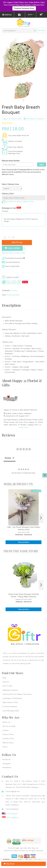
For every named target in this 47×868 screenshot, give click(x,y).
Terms (4, 747)
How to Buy (7, 686)
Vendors (5, 682)
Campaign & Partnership (12, 698)
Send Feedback (12, 809)
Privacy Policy (8, 734)
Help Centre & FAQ (10, 702)
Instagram (6, 764)
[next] (41, 518)
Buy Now (10, 864)
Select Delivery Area (10, 184)
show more (23, 427)
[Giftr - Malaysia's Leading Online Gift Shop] (23, 23)
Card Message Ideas (10, 711)
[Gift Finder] (19, 15)
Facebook (6, 759)
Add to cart (16, 242)
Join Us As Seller (9, 726)
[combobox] (19, 30)
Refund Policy (8, 743)
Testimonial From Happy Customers (17, 694)
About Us (6, 722)
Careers (5, 730)
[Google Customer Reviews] (31, 842)
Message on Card (11, 208)
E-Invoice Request (9, 706)
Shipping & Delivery (10, 690)
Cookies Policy (8, 738)
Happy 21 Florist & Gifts (12, 119)
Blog (4, 678)
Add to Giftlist (13, 248)
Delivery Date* (8, 194)
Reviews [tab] (8, 458)
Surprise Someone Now (24, 8)
